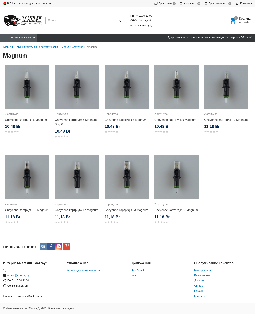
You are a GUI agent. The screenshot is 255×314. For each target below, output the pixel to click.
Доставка (199, 280)
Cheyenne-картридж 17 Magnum (76, 210)
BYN (10, 3)
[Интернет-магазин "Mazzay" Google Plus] (66, 246)
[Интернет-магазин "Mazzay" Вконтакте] (43, 246)
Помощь (199, 290)
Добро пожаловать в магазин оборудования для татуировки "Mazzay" (210, 37)
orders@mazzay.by (141, 25)
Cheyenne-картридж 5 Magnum (26, 119)
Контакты (199, 296)
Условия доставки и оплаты (35, 3)
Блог (133, 275)
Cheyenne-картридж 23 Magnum (126, 210)
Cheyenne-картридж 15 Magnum (27, 210)
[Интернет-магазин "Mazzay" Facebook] (51, 246)
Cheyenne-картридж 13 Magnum (226, 119)
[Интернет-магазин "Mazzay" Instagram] (58, 246)
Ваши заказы (202, 275)
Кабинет (244, 3)
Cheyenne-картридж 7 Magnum (126, 119)
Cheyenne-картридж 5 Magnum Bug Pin (76, 122)
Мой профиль (202, 270)
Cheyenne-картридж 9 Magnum (175, 119)
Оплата (198, 285)
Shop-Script (137, 270)
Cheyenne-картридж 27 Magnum (176, 210)
